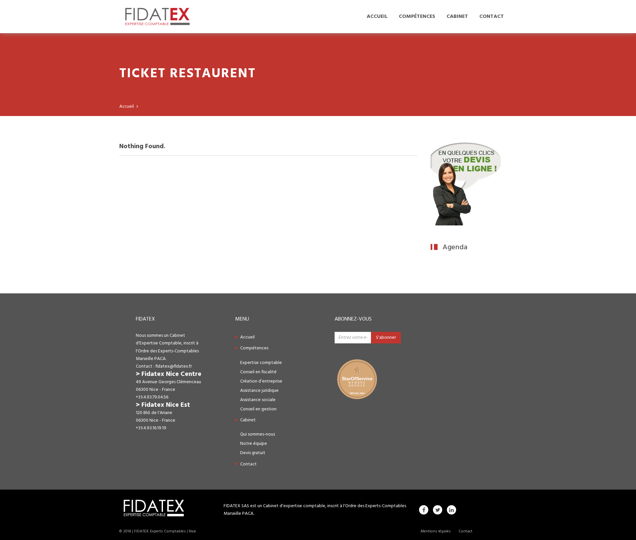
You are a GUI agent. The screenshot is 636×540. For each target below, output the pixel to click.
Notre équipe (253, 444)
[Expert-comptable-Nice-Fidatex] (466, 224)
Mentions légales (436, 531)
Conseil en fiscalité (258, 372)
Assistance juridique (259, 390)
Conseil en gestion (258, 409)
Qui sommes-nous (257, 434)
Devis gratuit (252, 453)
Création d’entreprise (261, 381)
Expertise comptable (261, 363)
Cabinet (457, 16)
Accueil (377, 16)
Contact (491, 16)
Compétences (417, 16)
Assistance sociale (258, 400)
